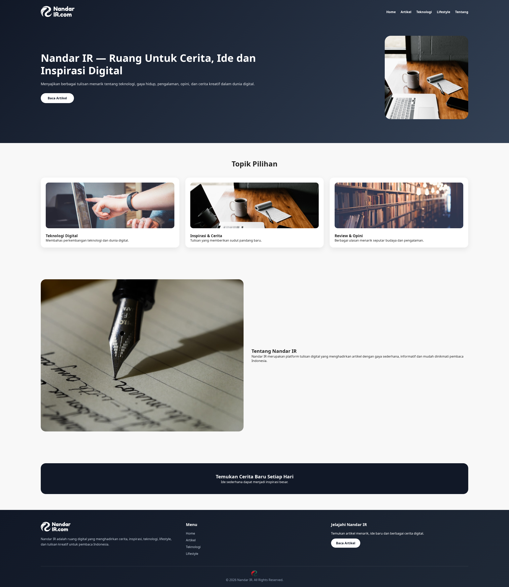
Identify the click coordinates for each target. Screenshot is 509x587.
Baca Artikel (57, 98)
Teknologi (424, 12)
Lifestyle (443, 12)
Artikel (406, 12)
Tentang (461, 12)
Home (391, 12)
